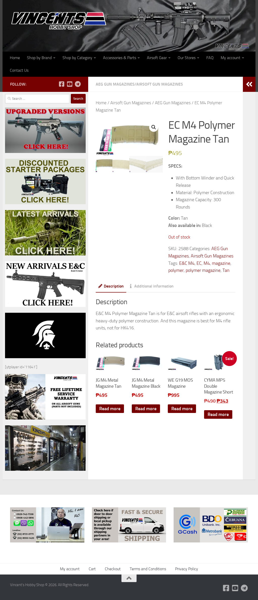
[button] (153, 127)
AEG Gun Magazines (115, 84)
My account (230, 57)
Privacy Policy (186, 568)
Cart (92, 568)
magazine (221, 263)
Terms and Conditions (148, 568)
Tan (226, 270)
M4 (207, 263)
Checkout (113, 568)
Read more (109, 408)
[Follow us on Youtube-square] (70, 84)
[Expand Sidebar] (249, 84)
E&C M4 (187, 263)
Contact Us (19, 70)
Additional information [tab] (154, 286)
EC (199, 263)
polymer (176, 270)
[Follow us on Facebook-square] (61, 84)
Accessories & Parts (119, 57)
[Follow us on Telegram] (78, 84)
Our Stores (187, 57)
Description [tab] (114, 286)
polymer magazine (203, 270)
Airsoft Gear (157, 57)
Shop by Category (77, 57)
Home (15, 57)
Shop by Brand (39, 57)
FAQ (210, 57)
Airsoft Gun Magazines (159, 84)
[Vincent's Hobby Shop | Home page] (60, 20)
